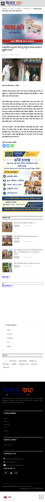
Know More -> (7, 286)
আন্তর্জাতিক (10, 338)
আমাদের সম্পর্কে (7, 445)
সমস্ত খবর (9, 334)
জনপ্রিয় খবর (32, 361)
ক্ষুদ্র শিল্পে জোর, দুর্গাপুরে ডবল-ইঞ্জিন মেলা (24, 223)
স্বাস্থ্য (8, 330)
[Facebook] (4, 146)
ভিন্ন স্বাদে (6, 364)
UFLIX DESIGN (38, 488)
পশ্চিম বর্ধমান (27, 9)
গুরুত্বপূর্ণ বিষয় (22, 361)
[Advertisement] (17, 304)
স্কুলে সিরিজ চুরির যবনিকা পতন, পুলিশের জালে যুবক (27, 263)
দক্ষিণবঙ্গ (18, 9)
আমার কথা (4, 9)
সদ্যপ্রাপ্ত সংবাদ (23, 364)
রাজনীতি (9, 346)
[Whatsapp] (12, 146)
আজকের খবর (12, 361)
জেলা (12, 9)
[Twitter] (8, 146)
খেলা (8, 342)
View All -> (6, 277)
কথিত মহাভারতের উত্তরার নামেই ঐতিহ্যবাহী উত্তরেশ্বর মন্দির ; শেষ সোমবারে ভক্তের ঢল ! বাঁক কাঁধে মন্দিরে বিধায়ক (28, 252)
